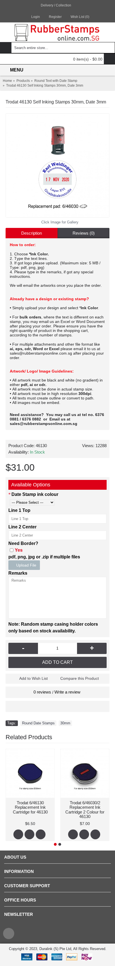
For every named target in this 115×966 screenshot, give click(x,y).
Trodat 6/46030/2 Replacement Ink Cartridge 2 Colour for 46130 (84, 809)
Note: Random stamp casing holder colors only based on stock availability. (53, 627)
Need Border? (23, 543)
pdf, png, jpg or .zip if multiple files (44, 556)
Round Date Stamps (38, 723)
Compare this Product (79, 678)
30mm (65, 723)
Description (31, 233)
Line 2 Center (22, 526)
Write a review (67, 692)
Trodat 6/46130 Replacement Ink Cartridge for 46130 (30, 807)
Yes (19, 550)
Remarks (17, 573)
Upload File (25, 565)
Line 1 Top (19, 510)
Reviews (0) (84, 233)
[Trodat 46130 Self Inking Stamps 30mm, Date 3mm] (57, 165)
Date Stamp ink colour (34, 494)
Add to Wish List (33, 678)
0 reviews (42, 692)
